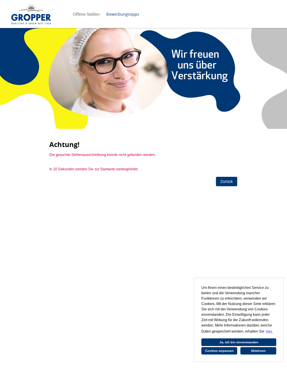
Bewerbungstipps (122, 14)
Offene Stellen (86, 14)
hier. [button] (269, 331)
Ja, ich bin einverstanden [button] (239, 342)
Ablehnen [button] (258, 351)
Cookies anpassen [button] (219, 351)
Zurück (226, 181)
